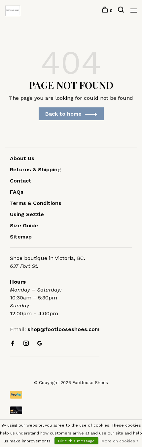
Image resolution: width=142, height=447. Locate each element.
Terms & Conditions (35, 203)
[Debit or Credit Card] (71, 410)
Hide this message (76, 441)
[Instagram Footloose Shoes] (26, 344)
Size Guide (24, 225)
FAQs (16, 192)
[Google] (39, 344)
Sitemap (21, 237)
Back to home (63, 114)
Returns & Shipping (35, 169)
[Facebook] (12, 344)
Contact (20, 181)
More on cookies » (119, 441)
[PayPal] (71, 395)
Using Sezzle (27, 214)
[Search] (121, 10)
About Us (22, 158)
